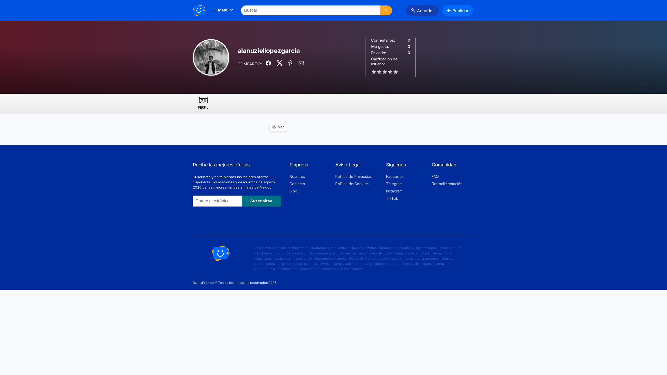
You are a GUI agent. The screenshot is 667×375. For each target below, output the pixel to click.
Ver (281, 127)
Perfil (203, 107)
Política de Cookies (352, 184)
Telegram (394, 184)
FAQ (435, 176)
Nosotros (297, 176)
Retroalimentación (447, 184)
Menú (222, 10)
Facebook (395, 176)
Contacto (297, 184)
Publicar (460, 10)
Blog (293, 191)
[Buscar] (386, 10)
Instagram (394, 191)
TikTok (392, 198)
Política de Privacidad (354, 176)
